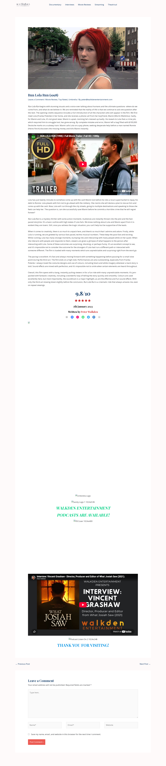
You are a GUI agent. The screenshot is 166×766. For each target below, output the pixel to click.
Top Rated (63, 99)
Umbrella (72, 99)
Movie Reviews (84, 4)
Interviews (69, 4)
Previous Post (22, 664)
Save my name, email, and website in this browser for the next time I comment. (66, 734)
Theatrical (112, 4)
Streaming (99, 4)
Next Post (145, 664)
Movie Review (51, 99)
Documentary (55, 4)
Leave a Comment (36, 99)
